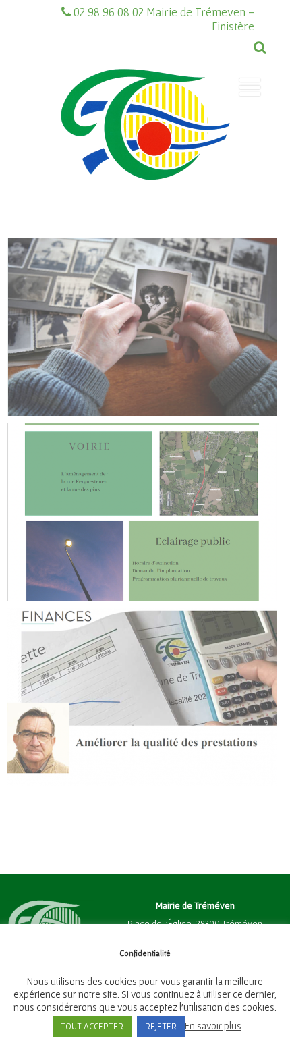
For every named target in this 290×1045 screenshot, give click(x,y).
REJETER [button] (161, 1026)
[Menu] (249, 87)
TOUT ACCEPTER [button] (92, 1026)
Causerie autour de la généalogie (142, 287)
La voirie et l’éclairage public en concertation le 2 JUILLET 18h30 (142, 479)
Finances (142, 657)
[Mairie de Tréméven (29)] (145, 204)
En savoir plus (213, 1025)
